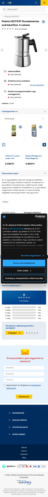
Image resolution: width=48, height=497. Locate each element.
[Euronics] (8, 3)
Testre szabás (22, 271)
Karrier (24, 451)
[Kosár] (44, 3)
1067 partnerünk (16, 229)
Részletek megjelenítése (31, 256)
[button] (2, 50)
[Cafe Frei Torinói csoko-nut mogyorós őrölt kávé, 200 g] (14, 139)
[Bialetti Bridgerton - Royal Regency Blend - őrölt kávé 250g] (34, 139)
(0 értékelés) (21, 29)
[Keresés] (43, 9)
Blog (24, 457)
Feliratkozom (24, 397)
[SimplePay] (24, 466)
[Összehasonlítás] (20, 127)
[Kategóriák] (3, 2)
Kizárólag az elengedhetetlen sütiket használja (24, 278)
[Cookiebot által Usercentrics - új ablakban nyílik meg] (35, 216)
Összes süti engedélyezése (24, 263)
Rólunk (24, 447)
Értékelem (13, 333)
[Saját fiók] (37, 2)
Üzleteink (24, 454)
